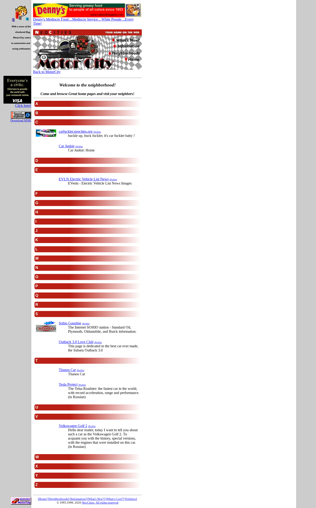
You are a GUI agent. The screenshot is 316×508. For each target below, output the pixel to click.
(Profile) (97, 132)
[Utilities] (131, 499)
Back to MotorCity (47, 72)
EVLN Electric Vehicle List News (84, 179)
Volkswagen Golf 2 (73, 426)
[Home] (42, 499)
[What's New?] (96, 499)
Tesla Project (68, 384)
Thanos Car (67, 370)
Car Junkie (66, 146)
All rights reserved (107, 502)
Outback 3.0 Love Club (76, 342)
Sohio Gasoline (70, 323)
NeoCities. (88, 502)
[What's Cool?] (115, 499)
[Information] (78, 499)
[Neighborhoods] (58, 499)
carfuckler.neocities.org (76, 131)
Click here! (23, 106)
